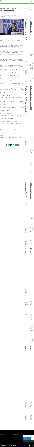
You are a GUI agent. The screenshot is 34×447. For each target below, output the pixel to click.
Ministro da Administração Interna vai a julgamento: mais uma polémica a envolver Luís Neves (31, 265)
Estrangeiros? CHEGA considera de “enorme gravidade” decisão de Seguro (26, 186)
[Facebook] (30, 1)
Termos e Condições (15, 434)
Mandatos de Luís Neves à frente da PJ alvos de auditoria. (26, 258)
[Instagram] (31, 1)
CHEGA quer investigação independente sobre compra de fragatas (31, 23)
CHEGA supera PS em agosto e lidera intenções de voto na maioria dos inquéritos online (26, 101)
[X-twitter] (33, 1)
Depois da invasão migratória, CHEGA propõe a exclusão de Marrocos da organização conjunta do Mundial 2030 (26, 365)
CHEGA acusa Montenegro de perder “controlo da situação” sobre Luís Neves (31, 186)
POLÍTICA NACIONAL (9, 6)
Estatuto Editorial (3, 435)
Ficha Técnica (2, 434)
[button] (17, 3)
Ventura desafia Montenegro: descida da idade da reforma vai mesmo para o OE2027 (26, 26)
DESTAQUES (2, 6)
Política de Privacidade (15, 435)
